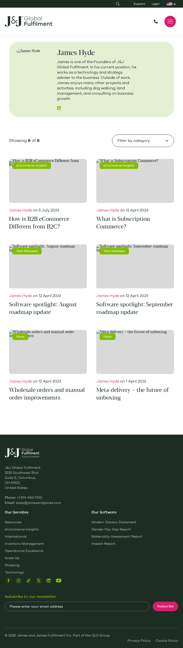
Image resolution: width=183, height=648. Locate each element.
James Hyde (20, 210)
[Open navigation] (170, 21)
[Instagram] (18, 580)
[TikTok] (28, 580)
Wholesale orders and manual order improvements (47, 393)
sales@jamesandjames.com (38, 503)
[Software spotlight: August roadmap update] (48, 266)
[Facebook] (8, 580)
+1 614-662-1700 (156, 21)
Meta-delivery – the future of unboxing (132, 393)
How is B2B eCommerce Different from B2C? (39, 222)
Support (139, 3)
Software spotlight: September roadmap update (134, 308)
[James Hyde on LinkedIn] (59, 108)
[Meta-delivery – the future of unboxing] (135, 352)
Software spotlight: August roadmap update (43, 308)
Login (155, 3)
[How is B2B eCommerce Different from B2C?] (48, 181)
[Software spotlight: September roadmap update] (135, 266)
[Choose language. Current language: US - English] (170, 3)
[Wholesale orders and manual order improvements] (48, 352)
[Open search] (117, 3)
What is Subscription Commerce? (123, 222)
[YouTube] (58, 580)
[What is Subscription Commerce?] (135, 181)
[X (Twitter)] (38, 580)
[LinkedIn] (48, 580)
